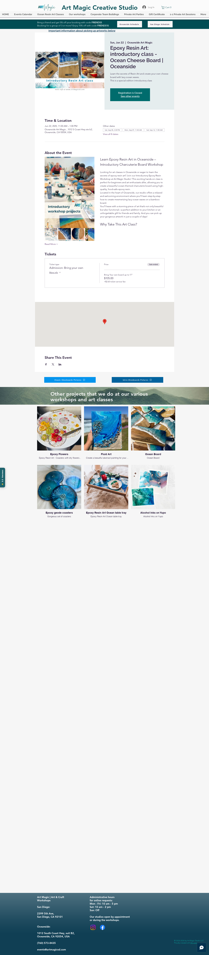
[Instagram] (93, 927)
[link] (167, 7)
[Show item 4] (91, 234)
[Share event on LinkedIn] (60, 364)
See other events (130, 96)
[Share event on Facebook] (46, 364)
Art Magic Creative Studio (100, 7)
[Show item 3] (78, 234)
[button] (23, 15)
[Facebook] (102, 927)
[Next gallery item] (91, 192)
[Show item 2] (64, 234)
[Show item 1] (51, 234)
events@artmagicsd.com (51, 949)
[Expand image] (69, 192)
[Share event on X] (53, 364)
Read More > (51, 244)
